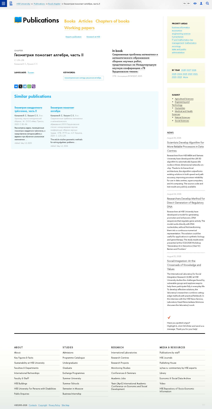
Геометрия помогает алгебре (62, 109)
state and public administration (179, 51)
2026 (194, 70)
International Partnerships (26, 373)
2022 (190, 74)
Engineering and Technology (180, 103)
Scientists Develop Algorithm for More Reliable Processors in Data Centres (185, 146)
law (191, 39)
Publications (41, 20)
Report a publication (73, 37)
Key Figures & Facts (23, 357)
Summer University (72, 378)
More (185, 77)
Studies (68, 347)
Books (69, 21)
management (178, 42)
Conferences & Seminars (123, 373)
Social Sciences (182, 120)
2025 (174, 74)
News (170, 132)
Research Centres (120, 357)
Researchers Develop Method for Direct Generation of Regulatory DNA (186, 203)
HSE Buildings (20, 383)
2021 (195, 74)
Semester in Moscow (73, 388)
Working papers (79, 27)
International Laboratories (124, 352)
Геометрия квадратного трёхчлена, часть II (28, 109)
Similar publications (32, 96)
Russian (31, 72)
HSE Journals (166, 357)
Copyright (42, 405)
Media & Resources (172, 347)
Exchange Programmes (73, 373)
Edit (203, 404)
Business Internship (72, 393)
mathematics (190, 42)
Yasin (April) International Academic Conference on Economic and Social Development (129, 386)
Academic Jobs (118, 378)
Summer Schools (71, 383)
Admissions (68, 352)
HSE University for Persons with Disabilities (35, 388)
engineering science (181, 33)
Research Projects (120, 362)
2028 (183, 70)
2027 (189, 70)
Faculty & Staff (21, 378)
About (18, 347)
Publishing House (168, 362)
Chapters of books (112, 21)
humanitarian (177, 36)
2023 (185, 74)
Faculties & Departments (26, 367)
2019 (179, 77)
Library (163, 373)
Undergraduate (70, 362)
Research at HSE (93, 37)
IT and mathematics (180, 39)
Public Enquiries (21, 393)
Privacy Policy (54, 405)
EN (188, 3)
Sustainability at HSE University (29, 362)
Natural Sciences (182, 117)
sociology (176, 46)
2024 (179, 74)
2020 (174, 77)
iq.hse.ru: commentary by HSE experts (178, 367)
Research (117, 347)
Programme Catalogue (74, 357)
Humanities (180, 108)
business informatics (181, 27)
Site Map (65, 405)
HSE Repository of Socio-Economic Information (177, 390)
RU (185, 3)
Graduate (67, 367)
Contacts (33, 405)
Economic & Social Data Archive (175, 378)
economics (177, 30)
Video (162, 383)
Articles (85, 21)
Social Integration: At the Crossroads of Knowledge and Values (184, 265)
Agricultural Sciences (184, 98)
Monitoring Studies (120, 367)
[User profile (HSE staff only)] (201, 3)
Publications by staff (170, 352)
